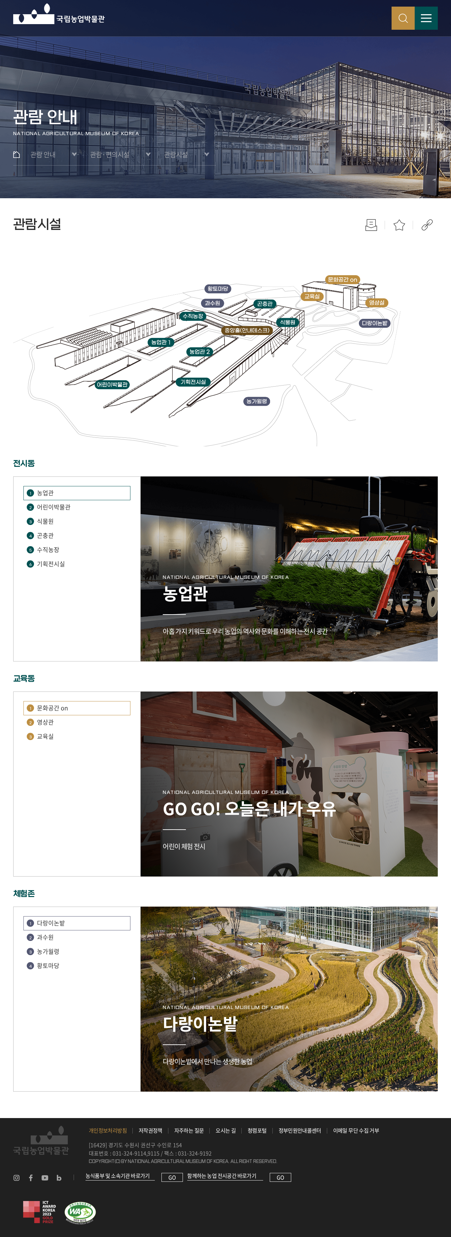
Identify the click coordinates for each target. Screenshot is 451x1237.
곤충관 (41, 535)
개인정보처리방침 (108, 1130)
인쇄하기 (371, 225)
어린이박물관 (50, 507)
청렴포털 (257, 1130)
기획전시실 (47, 563)
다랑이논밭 (47, 922)
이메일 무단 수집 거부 (356, 1130)
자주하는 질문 (189, 1130)
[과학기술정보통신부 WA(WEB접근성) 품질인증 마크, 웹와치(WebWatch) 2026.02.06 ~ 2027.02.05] (80, 1205)
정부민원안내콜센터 (300, 1130)
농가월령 (44, 951)
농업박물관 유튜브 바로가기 (45, 1178)
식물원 (41, 521)
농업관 (42, 492)
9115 (153, 1153)
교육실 (41, 736)
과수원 (41, 937)
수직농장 (44, 549)
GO (172, 1177)
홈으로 (16, 154)
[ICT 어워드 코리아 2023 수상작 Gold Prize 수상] (39, 1205)
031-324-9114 (129, 1153)
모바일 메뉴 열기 (426, 18)
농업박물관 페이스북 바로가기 (30, 1178)
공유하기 (427, 225)
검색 (403, 18)
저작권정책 (150, 1130)
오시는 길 (226, 1130)
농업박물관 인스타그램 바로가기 (16, 1178)
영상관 (41, 722)
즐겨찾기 (399, 225)
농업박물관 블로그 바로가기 (59, 1178)
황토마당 (44, 965)
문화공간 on (49, 707)
